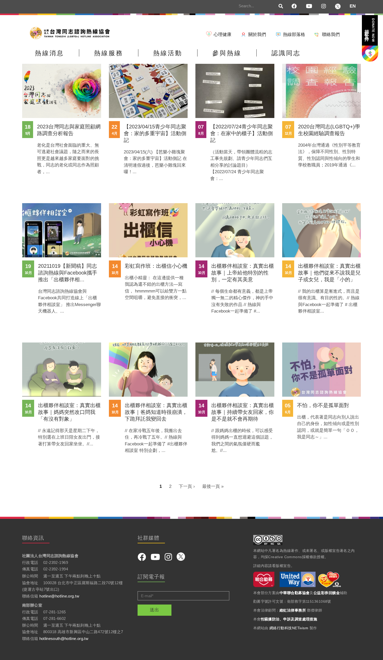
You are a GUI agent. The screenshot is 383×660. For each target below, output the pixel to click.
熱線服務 (108, 53)
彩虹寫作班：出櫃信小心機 (156, 266)
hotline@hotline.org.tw (59, 596)
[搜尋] (281, 6)
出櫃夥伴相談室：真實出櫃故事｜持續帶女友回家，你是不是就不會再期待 (242, 412)
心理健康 (222, 34)
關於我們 (257, 34)
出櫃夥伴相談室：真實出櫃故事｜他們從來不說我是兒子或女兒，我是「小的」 (329, 272)
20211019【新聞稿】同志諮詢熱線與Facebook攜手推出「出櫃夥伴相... (67, 272)
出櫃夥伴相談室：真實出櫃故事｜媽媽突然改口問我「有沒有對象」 (69, 412)
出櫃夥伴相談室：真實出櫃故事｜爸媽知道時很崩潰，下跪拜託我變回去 (156, 412)
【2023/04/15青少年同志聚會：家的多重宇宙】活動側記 (155, 133)
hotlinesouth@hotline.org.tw (63, 638)
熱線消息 (49, 53)
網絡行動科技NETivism (288, 628)
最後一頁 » (213, 486)
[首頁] (71, 32)
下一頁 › (187, 486)
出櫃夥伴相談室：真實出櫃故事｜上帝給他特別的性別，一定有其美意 (242, 272)
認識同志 (286, 53)
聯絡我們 (331, 34)
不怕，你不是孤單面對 (323, 405)
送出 (154, 609)
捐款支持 (369, 30)
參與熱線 (227, 53)
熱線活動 (167, 53)
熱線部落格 (294, 34)
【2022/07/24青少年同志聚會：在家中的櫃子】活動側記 (241, 133)
